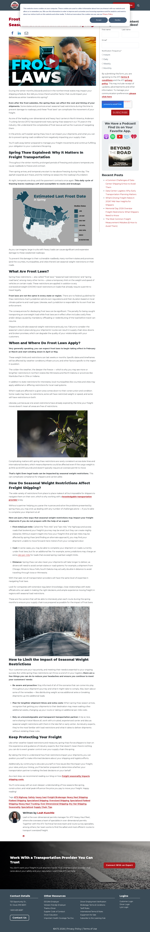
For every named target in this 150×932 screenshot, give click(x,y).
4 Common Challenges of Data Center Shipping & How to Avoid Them (121, 183)
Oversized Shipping (59, 800)
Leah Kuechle (45, 812)
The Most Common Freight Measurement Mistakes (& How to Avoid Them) (121, 222)
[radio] (120, 55)
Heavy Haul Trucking (29, 804)
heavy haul (41, 797)
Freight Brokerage (56, 797)
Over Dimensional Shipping (54, 804)
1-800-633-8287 (16, 910)
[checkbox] (120, 62)
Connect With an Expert (119, 865)
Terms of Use (90, 929)
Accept (98, 20)
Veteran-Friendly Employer (55, 905)
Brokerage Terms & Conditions (92, 905)
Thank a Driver (50, 908)
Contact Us (19, 917)
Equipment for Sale (88, 915)
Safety (31, 797)
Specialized (27, 807)
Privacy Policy (107, 14)
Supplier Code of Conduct (54, 912)
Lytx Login (124, 907)
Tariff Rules (84, 908)
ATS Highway (20, 797)
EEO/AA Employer (51, 902)
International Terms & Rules (91, 912)
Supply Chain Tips (43, 807)
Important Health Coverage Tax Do (58, 918)
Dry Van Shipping (77, 804)
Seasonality (15, 807)
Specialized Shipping (37, 800)
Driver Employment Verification (93, 902)
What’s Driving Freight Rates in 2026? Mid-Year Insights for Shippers (120, 201)
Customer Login (126, 901)
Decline (117, 20)
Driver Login (125, 904)
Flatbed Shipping (17, 800)
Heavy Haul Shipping (77, 797)
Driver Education (51, 915)
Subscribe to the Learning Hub (92, 918)
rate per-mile (24, 555)
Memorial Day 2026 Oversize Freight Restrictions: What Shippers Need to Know (122, 212)
